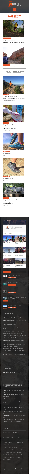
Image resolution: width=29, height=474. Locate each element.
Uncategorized (19, 457)
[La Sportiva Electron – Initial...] (14, 190)
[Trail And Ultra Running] (14, 4)
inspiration (18, 444)
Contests (5, 442)
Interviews (5, 447)
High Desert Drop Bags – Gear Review (17, 317)
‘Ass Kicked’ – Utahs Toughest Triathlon (16, 354)
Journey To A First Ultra (13, 447)
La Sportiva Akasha (7, 153)
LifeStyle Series (6, 449)
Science (13, 454)
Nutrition (17, 449)
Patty (4, 324)
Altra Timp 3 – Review (11, 324)
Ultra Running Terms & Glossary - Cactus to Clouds (14, 344)
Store (17, 454)
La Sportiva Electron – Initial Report (11, 200)
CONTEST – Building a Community (15, 305)
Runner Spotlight (6, 454)
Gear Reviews (20, 442)
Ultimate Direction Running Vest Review (16, 337)
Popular (6, 272)
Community (18, 440)
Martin (4, 337)
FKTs (14, 442)
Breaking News (6, 437)
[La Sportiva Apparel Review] (14, 113)
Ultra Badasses (11, 457)
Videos (4, 459)
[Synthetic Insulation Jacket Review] (14, 55)
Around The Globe (7, 435)
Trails (21, 454)
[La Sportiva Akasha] (14, 141)
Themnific (16, 469)
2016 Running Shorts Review (10, 96)
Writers (8, 459)
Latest (14, 272)
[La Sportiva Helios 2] (14, 167)
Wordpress (6, 469)
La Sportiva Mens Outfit (9, 40)
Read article (6, 44)
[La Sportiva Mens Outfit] (14, 28)
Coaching (12, 440)
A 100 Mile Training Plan (13, 282)
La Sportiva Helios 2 (8, 178)
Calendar (13, 437)
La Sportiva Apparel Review (9, 125)
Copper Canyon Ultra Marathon (13, 357)
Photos (22, 449)
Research (19, 452)
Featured (10, 442)
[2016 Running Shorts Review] (14, 85)
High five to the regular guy (8, 444)
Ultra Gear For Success (13, 290)
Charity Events (6, 440)
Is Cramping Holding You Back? (11, 346)
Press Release (6, 452)
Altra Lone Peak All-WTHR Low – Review (15, 331)
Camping (18, 437)
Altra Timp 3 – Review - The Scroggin (11, 327)
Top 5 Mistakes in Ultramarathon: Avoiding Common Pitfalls (17, 298)
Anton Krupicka (15, 432)
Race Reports (13, 452)
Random (22, 272)
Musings (12, 449)
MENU (14, 9)
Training (4, 457)
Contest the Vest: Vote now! (14, 275)
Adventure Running (7, 432)
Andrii (4, 331)
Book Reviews (15, 435)
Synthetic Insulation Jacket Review (11, 67)
